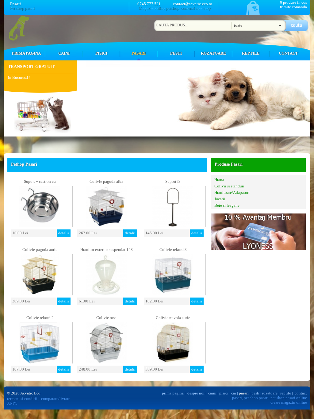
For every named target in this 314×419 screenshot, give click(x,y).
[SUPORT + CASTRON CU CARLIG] (39, 225)
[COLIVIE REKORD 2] (39, 361)
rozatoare (270, 393)
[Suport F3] (172, 225)
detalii (63, 233)
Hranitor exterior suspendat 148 (106, 250)
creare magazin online (288, 402)
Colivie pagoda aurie (39, 250)
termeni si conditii (22, 399)
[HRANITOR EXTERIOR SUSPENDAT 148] (106, 293)
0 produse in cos (293, 2)
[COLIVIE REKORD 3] (172, 293)
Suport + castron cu (40, 181)
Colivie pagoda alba (106, 181)
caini (212, 393)
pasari (244, 393)
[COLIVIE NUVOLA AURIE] (172, 361)
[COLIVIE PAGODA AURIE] (40, 293)
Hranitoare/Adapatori (232, 192)
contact (301, 393)
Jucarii (219, 199)
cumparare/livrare (55, 399)
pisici (223, 393)
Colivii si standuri (229, 186)
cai (233, 393)
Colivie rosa (106, 318)
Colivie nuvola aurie (173, 318)
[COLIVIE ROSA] (106, 361)
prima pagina (173, 393)
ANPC (12, 403)
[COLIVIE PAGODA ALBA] (106, 225)
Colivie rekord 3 (173, 250)
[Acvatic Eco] (21, 39)
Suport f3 (173, 181)
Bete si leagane (226, 205)
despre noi (196, 393)
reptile (285, 393)
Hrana (219, 180)
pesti (255, 393)
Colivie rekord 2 (40, 318)
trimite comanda (293, 7)
